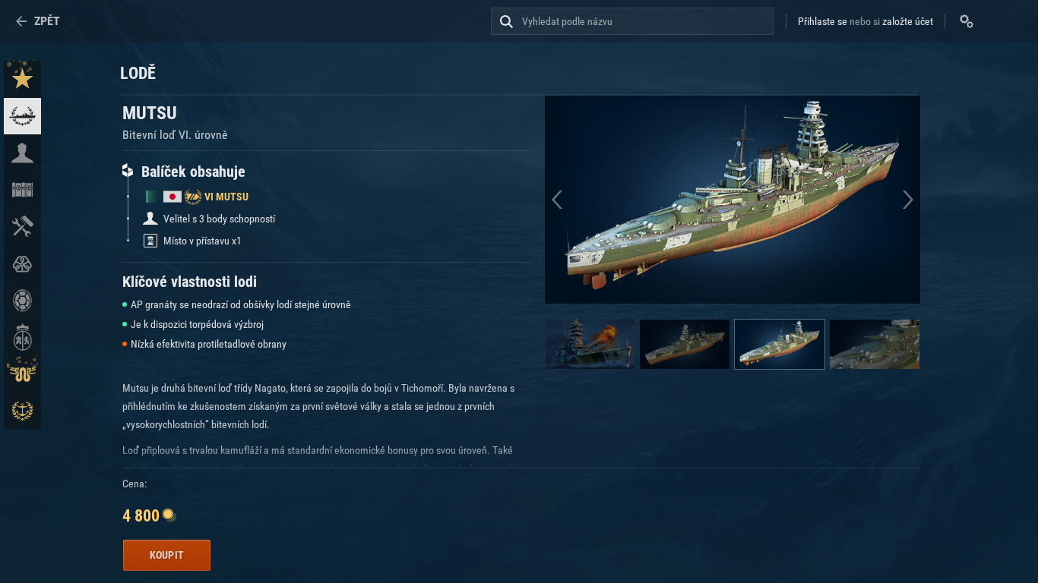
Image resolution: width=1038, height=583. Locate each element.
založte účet (907, 21)
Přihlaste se (822, 21)
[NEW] (22, 79)
